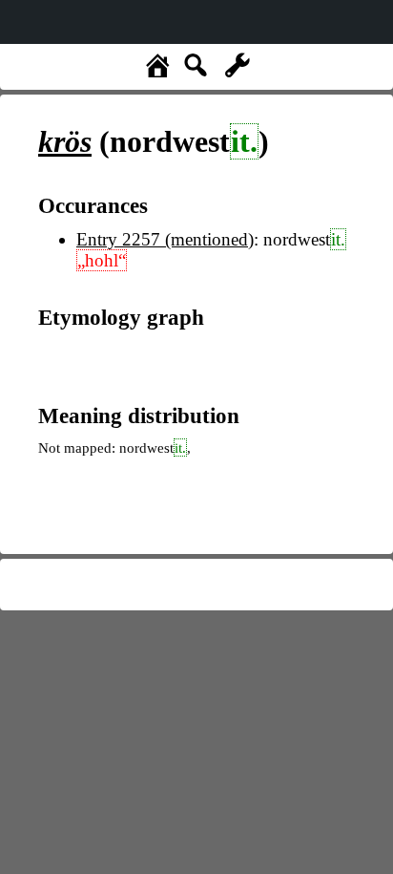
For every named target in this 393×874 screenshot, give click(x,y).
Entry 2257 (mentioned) (165, 239)
